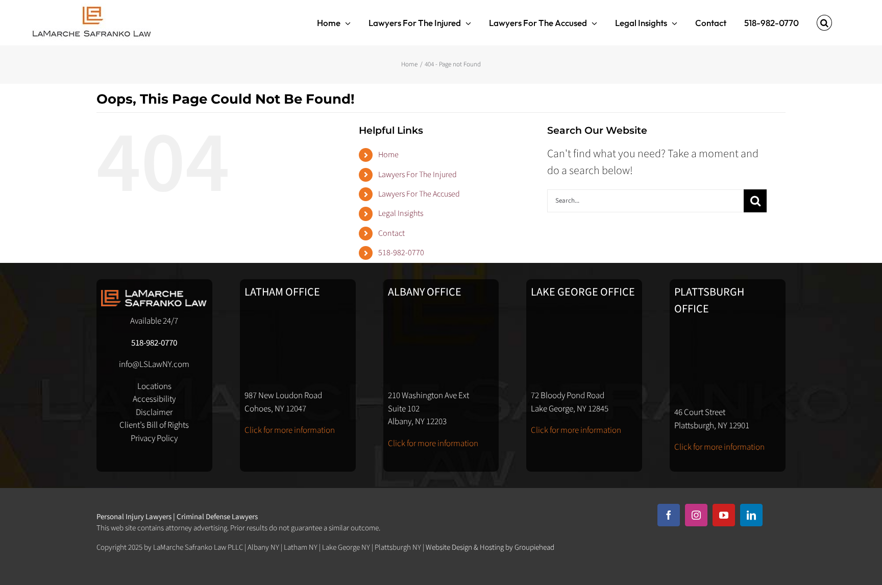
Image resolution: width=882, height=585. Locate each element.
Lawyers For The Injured (417, 174)
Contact (391, 233)
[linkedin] (751, 515)
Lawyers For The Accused (419, 194)
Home (388, 154)
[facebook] (668, 515)
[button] (824, 22)
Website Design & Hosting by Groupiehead (490, 547)
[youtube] (724, 515)
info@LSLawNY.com (154, 364)
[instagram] (696, 515)
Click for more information (289, 430)
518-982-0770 (401, 252)
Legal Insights (400, 213)
